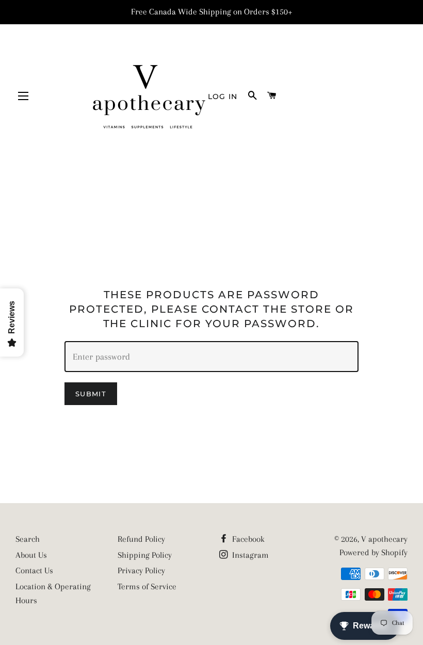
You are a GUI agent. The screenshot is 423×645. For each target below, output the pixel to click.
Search (27, 539)
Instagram (249, 555)
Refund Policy (141, 539)
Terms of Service (147, 586)
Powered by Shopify (373, 552)
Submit (90, 394)
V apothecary (384, 539)
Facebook (247, 539)
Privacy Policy (141, 570)
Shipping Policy (145, 555)
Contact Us (34, 570)
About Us (31, 555)
